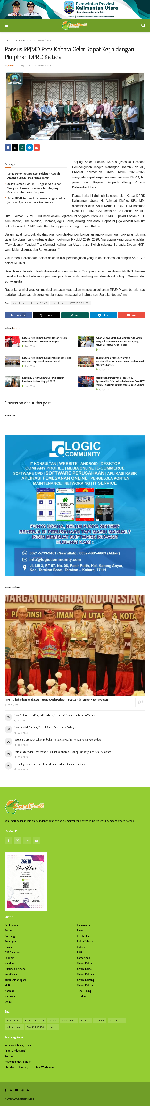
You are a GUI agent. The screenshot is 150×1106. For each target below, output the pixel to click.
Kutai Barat (11, 974)
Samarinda (83, 958)
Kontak (9, 1056)
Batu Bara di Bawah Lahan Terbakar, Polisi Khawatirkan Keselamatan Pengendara (57, 739)
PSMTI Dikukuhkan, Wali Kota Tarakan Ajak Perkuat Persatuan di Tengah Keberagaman (56, 699)
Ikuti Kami (10, 415)
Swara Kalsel (84, 969)
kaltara (53, 1020)
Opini (8, 1002)
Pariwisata (83, 925)
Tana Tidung (84, 991)
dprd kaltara (20, 303)
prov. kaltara (59, 303)
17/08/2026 (29, 345)
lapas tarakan (69, 1020)
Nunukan (10, 996)
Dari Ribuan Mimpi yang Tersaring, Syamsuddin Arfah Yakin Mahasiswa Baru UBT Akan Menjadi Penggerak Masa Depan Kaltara (120, 381)
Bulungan (10, 941)
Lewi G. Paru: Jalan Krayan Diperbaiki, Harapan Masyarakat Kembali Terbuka (55, 715)
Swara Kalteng (86, 980)
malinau (85, 1020)
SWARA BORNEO (79, 303)
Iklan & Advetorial (15, 1050)
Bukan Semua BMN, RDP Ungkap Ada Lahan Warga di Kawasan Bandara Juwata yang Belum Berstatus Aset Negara (34, 188)
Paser (80, 930)
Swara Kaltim (85, 985)
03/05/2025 (27, 65)
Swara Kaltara (29, 40)
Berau (8, 930)
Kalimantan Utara (34, 1020)
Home (7, 40)
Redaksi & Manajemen (18, 1045)
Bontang (10, 936)
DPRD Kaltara (44, 40)
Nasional (10, 991)
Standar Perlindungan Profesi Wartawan (29, 1067)
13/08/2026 (103, 349)
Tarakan (82, 996)
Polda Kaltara (85, 941)
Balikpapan (11, 925)
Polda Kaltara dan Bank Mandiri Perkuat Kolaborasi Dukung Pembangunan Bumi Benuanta (62, 752)
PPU (79, 952)
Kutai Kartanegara (15, 980)
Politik (81, 947)
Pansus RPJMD (39, 303)
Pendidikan (83, 936)
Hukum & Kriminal (15, 969)
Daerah (16, 40)
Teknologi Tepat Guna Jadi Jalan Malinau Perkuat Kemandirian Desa (50, 764)
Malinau (9, 985)
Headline (10, 963)
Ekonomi (10, 958)
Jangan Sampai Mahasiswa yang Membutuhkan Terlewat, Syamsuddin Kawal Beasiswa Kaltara (120, 361)
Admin (10, 65)
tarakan (53, 1027)
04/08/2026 (103, 389)
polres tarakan (14, 1027)
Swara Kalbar (85, 963)
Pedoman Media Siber (18, 1061)
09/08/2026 (103, 369)
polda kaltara (117, 1020)
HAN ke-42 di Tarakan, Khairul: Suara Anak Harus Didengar (45, 727)
